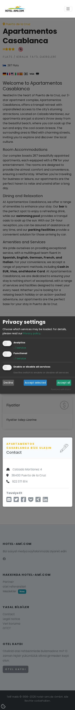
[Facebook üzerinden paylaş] (23, 501)
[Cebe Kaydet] (30, 501)
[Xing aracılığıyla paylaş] (38, 501)
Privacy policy (31, 333)
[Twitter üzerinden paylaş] (16, 501)
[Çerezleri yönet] (4, 706)
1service (19, 348)
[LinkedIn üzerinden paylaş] (45, 501)
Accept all (63, 382)
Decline (8, 382)
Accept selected (35, 382)
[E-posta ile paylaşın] (8, 501)
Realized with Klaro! (61, 389)
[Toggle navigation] (68, 9)
